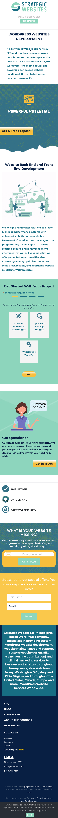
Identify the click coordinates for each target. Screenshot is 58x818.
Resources (12, 725)
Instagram (8, 742)
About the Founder (18, 720)
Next (29, 374)
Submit (29, 616)
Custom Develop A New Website (19, 326)
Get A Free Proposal (16, 131)
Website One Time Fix (29, 353)
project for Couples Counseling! (38, 786)
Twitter (7, 746)
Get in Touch (44, 463)
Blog (7, 709)
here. (29, 792)
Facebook (8, 739)
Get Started (29, 21)
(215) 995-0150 (34, 17)
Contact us (12, 714)
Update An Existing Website (39, 326)
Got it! (29, 815)
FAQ (6, 703)
